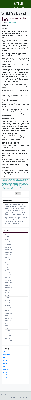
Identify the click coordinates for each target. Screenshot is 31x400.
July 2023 (7, 323)
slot (4, 381)
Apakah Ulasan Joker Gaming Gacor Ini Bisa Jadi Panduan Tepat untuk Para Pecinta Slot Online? (15, 213)
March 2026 (7, 242)
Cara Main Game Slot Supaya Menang (8, 179)
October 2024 (8, 285)
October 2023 (8, 315)
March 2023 (7, 333)
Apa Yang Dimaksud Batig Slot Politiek (11, 178)
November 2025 (8, 252)
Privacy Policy (26, 398)
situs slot (5, 372)
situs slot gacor (6, 375)
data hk (5, 360)
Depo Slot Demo (15, 181)
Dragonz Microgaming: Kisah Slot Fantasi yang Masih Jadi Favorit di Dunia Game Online (15, 209)
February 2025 (8, 275)
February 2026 (8, 244)
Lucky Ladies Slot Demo (6, 183)
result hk (5, 366)
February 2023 (8, 336)
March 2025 (7, 272)
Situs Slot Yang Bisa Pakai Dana (20, 184)
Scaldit (18, 3)
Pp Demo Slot (13, 183)
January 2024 (8, 308)
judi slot (5, 352)
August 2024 (8, 290)
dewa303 (5, 357)
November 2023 (8, 313)
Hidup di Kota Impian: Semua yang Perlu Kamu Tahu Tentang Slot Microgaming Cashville (16, 218)
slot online (5, 378)
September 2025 (8, 257)
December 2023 (8, 310)
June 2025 (7, 265)
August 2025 (8, 260)
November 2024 (8, 282)
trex (7, 395)
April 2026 (7, 239)
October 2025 (8, 255)
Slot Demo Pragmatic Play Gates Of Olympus (15, 187)
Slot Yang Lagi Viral (10, 188)
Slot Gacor (7, 176)
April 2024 (7, 300)
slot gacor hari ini (7, 355)
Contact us (19, 398)
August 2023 (8, 320)
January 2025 (8, 277)
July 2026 (7, 234)
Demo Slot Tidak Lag (8, 181)
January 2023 (8, 338)
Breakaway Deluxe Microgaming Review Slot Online (14, 19)
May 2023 (7, 328)
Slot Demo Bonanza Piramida (15, 185)
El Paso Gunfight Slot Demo (23, 181)
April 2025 (7, 270)
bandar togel (6, 369)
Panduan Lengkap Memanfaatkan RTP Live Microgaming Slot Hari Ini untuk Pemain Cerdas (15, 205)
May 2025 (7, 267)
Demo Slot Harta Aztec (14, 180)
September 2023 (8, 318)
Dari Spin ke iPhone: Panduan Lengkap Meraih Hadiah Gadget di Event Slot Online (15, 222)
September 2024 (8, 288)
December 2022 (8, 341)
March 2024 (7, 303)
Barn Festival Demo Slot (23, 178)
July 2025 (7, 262)
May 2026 (7, 237)
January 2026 (8, 247)
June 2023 (7, 326)
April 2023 (7, 331)
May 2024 (7, 298)
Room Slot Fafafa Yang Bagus (10, 184)
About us (13, 398)
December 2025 (8, 249)
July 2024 (7, 293)
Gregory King (14, 22)
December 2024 (8, 280)
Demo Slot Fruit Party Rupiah (21, 179)
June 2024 (7, 295)
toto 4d (5, 363)
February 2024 (8, 305)
